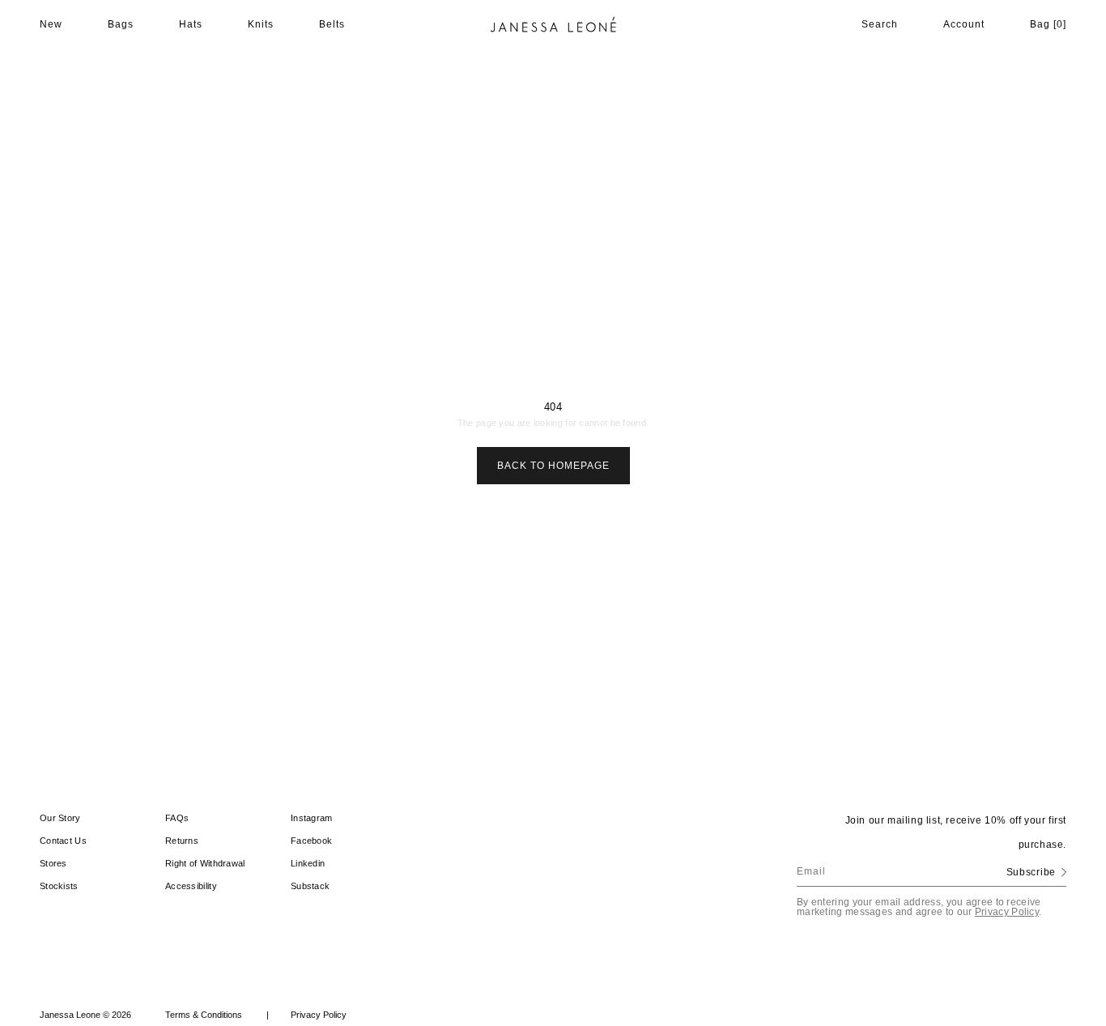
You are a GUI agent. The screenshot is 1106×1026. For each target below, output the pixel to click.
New (51, 24)
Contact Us (63, 840)
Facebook (311, 840)
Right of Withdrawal (205, 863)
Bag (1048, 24)
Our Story (60, 818)
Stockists (59, 886)
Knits (261, 24)
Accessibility (191, 886)
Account (964, 24)
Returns (181, 840)
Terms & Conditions (217, 1015)
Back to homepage (553, 465)
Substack (310, 886)
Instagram (312, 818)
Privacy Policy (1007, 911)
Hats (190, 24)
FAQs (177, 818)
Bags (121, 24)
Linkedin (308, 863)
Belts (332, 24)
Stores (53, 863)
